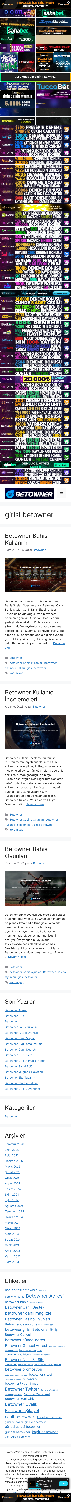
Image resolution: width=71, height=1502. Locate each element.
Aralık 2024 (12, 1183)
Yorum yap (16, 673)
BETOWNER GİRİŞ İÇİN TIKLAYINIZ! (35, 76)
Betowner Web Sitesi (49, 1390)
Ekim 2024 (12, 1194)
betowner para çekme (47, 1364)
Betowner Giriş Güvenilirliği (23, 1088)
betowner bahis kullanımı (26, 663)
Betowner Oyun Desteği (20, 1049)
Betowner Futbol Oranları (21, 1032)
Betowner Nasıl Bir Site (24, 1359)
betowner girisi (18, 1329)
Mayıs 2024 (12, 1222)
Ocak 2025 (12, 1177)
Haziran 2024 (14, 1217)
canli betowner (19, 1416)
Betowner (15, 657)
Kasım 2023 (13, 1256)
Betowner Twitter (22, 1389)
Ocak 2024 (12, 1245)
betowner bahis (16, 1302)
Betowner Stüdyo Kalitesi (21, 1083)
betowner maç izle (30, 1350)
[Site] (35, 129)
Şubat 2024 (13, 1239)
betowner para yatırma (19, 1364)
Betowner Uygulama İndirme (24, 1044)
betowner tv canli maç (21, 1383)
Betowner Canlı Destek (24, 1307)
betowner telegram (13, 1379)
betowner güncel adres (25, 1340)
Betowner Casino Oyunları (26, 819)
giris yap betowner (36, 1422)
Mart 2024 (12, 1234)
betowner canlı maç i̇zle (28, 1313)
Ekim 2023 (12, 1262)
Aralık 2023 (12, 1250)
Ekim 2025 (12, 1149)
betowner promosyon (23, 1369)
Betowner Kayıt (11, 1351)
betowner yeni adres (13, 1395)
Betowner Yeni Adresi (37, 1394)
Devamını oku (35, 804)
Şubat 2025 (12, 1172)
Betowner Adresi (16, 1010)
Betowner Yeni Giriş (20, 1399)
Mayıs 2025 (12, 1166)
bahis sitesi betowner (21, 1290)
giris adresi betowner (49, 1417)
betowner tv (29, 1379)
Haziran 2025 (14, 1161)
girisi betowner (36, 668)
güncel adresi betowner (22, 1427)
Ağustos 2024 (14, 1206)
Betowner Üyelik (21, 1404)
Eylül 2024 (12, 1200)
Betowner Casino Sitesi (22, 1324)
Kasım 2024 (13, 1189)
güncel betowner (17, 1432)
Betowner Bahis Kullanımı (26, 539)
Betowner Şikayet (22, 1410)
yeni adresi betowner (18, 1436)
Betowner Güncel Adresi (26, 1345)
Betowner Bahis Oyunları (26, 852)
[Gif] (35, 207)
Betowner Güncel (18, 1335)
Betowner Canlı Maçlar (20, 1038)
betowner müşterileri (41, 1355)
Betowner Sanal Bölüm (20, 1066)
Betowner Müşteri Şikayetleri (24, 1072)
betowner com (47, 1325)
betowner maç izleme (18, 1354)
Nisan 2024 (12, 1228)
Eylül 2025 (12, 1155)
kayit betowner (45, 1432)
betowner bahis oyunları (25, 972)
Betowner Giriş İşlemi (19, 1055)
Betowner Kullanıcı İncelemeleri (30, 696)
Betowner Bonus (36, 1302)
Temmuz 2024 (14, 1211)
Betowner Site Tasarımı (20, 1077)
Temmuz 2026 (14, 1144)
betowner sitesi (40, 1374)
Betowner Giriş (15, 1016)
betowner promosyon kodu (16, 1375)
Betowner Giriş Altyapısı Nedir (25, 1060)
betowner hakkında (57, 1346)
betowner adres (14, 1296)
